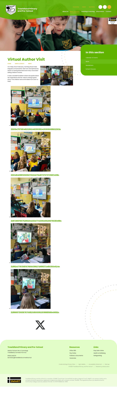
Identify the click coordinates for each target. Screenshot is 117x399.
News (30, 63)
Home (9, 63)
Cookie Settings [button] (63, 364)
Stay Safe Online (99, 350)
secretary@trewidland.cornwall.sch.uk (20, 358)
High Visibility (81, 364)
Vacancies (72, 358)
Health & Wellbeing (99, 353)
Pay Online (72, 353)
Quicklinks (92, 7)
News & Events (19, 63)
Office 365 (72, 350)
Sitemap (107, 364)
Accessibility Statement (95, 364)
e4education (105, 366)
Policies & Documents (76, 355)
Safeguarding (98, 355)
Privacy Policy (71, 364)
